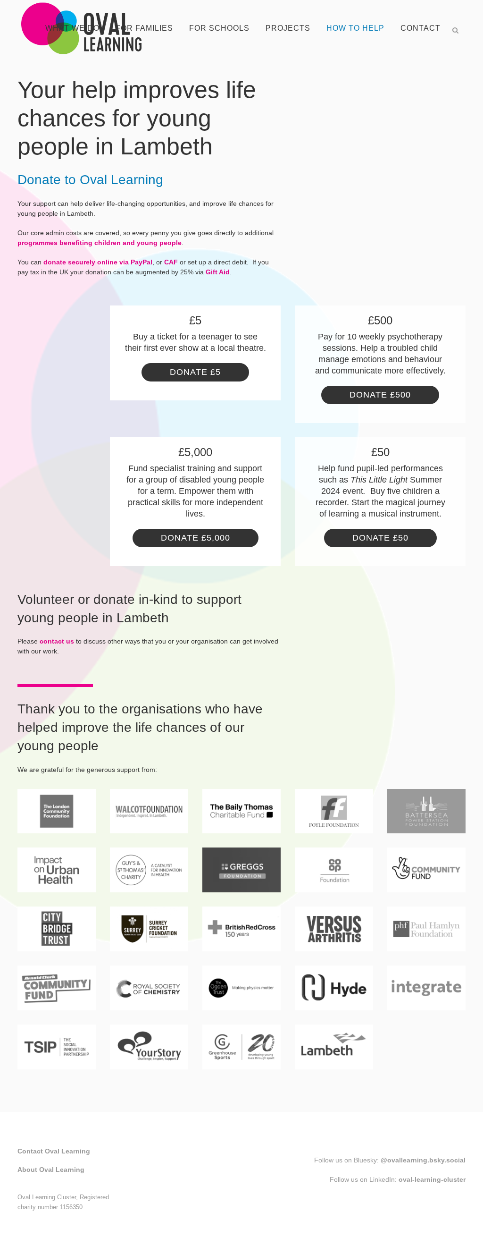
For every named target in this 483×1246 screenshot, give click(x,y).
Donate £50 (380, 537)
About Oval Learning (50, 1169)
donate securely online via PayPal (97, 262)
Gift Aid (218, 272)
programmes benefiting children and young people (99, 242)
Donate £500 (380, 394)
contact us (57, 641)
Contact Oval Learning (53, 1151)
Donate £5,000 (195, 537)
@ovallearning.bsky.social (423, 1160)
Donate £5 (195, 372)
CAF (171, 262)
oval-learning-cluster (432, 1179)
